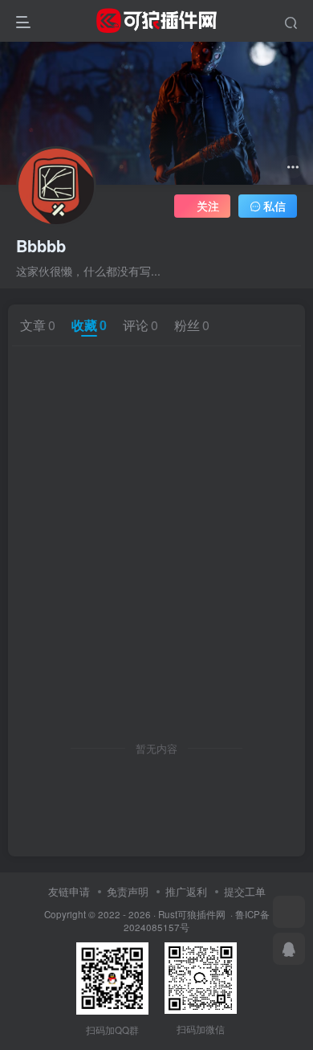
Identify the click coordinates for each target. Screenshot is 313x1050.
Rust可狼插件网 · (196, 914)
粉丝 (191, 325)
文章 (37, 325)
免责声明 (127, 891)
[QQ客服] (289, 949)
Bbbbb (41, 246)
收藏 (89, 325)
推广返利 (186, 891)
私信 (274, 206)
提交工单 (245, 891)
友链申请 (69, 891)
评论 (140, 325)
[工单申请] (289, 912)
